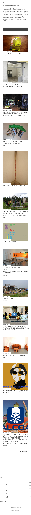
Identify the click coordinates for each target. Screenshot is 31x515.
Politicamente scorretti (14, 186)
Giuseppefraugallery (11, 5)
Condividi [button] (5, 55)
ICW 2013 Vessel (9, 242)
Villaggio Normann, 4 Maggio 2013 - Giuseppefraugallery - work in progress (15, 270)
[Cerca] (27, 2)
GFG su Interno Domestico (14, 54)
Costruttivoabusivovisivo (14, 355)
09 (4, 482)
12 (7, 497)
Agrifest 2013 (8, 298)
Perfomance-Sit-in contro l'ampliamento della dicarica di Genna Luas (15, 328)
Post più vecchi (24, 451)
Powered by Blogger (16, 507)
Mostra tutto (23, 29)
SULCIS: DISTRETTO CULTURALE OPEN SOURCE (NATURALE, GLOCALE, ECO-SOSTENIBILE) (15, 213)
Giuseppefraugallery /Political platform (12, 142)
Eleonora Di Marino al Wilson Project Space (12, 85)
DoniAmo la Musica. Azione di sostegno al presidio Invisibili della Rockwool (15, 114)
